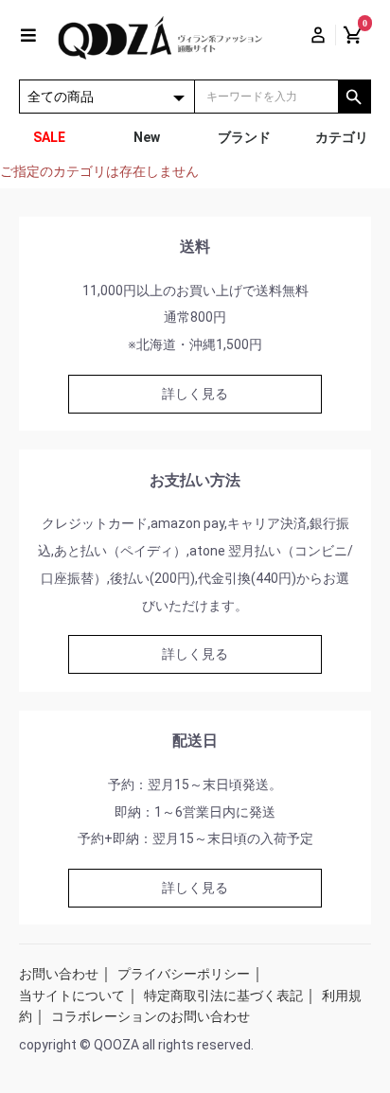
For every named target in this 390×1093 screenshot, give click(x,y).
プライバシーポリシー (183, 973)
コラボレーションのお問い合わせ (150, 1016)
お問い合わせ (58, 973)
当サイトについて (72, 995)
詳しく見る (195, 393)
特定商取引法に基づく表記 (223, 995)
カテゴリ (341, 137)
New (146, 137)
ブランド (244, 137)
